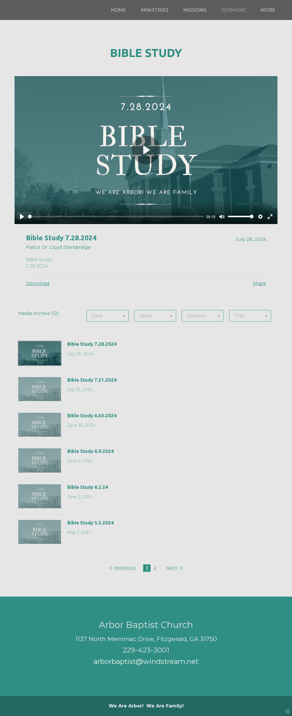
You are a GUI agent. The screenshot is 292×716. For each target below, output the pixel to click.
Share (259, 283)
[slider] (116, 216)
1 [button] (147, 568)
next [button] (172, 568)
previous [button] (125, 568)
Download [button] (38, 283)
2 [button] (155, 568)
